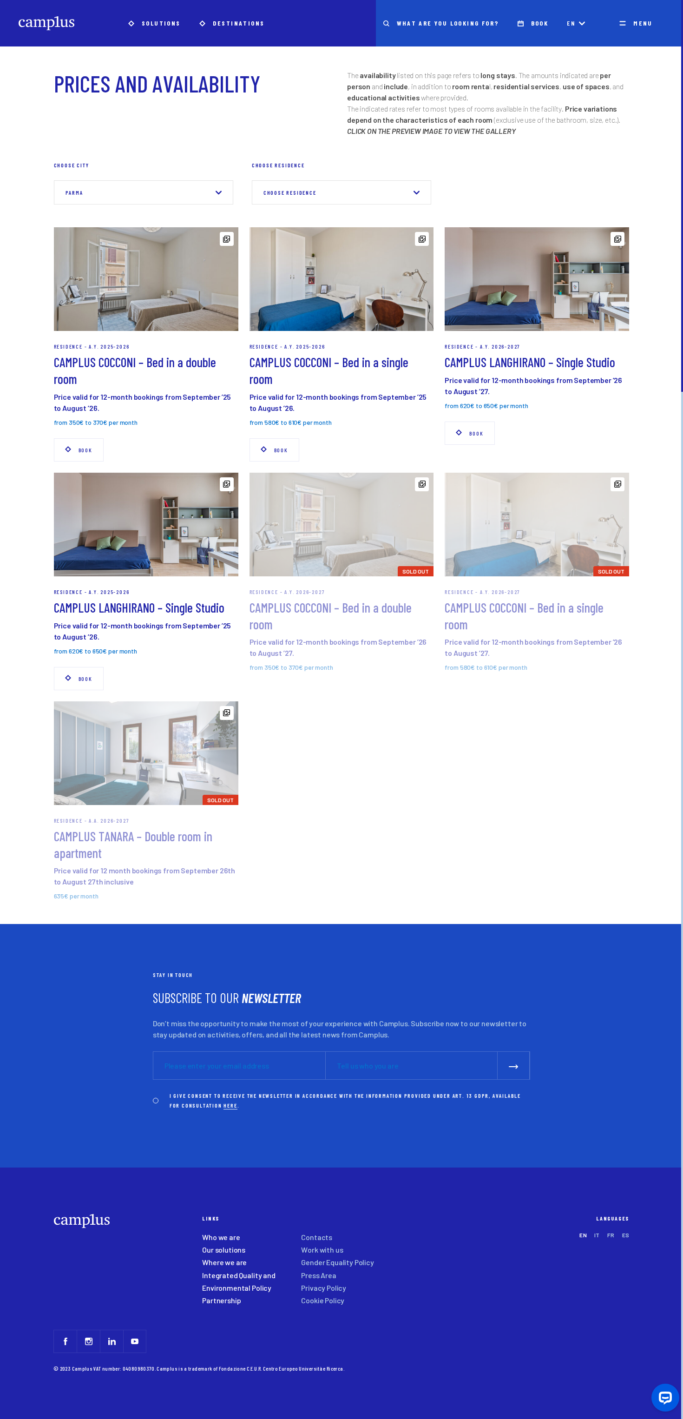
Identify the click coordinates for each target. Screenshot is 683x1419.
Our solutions (223, 1249)
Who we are (221, 1237)
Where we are (224, 1262)
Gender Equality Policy (337, 1262)
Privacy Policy (323, 1287)
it (597, 1235)
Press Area (318, 1275)
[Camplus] (46, 23)
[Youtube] (134, 1341)
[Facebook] (65, 1341)
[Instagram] (88, 1341)
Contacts (316, 1237)
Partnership (221, 1300)
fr (611, 1235)
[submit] (514, 1065)
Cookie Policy (322, 1300)
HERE (230, 1105)
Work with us (322, 1249)
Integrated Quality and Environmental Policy (238, 1281)
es (626, 1235)
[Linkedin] (111, 1341)
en (571, 23)
